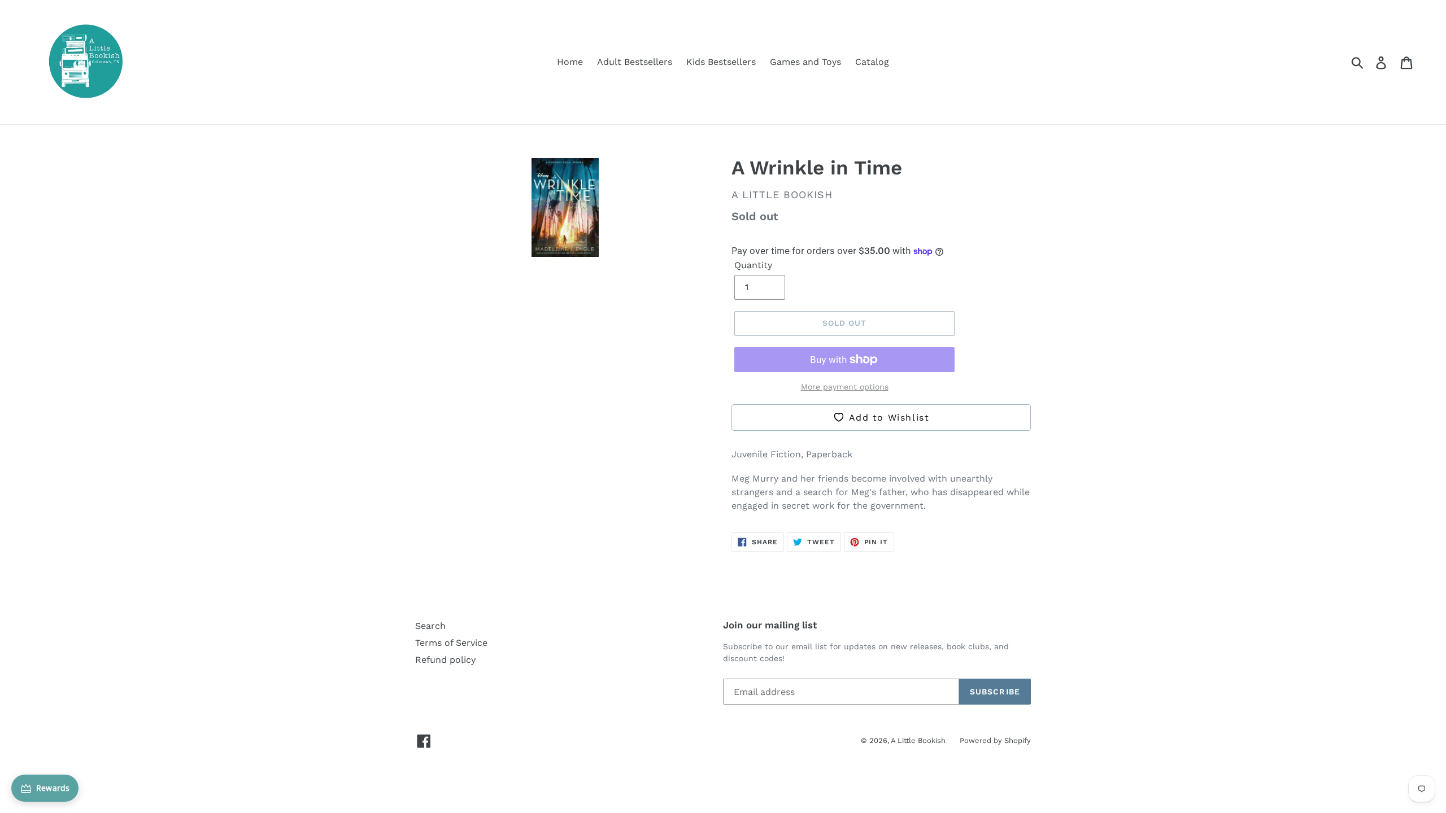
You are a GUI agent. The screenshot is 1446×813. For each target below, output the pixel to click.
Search (430, 625)
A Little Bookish (918, 740)
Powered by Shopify (995, 740)
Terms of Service (451, 642)
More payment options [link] (844, 386)
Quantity (753, 265)
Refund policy (445, 659)
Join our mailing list (770, 625)
